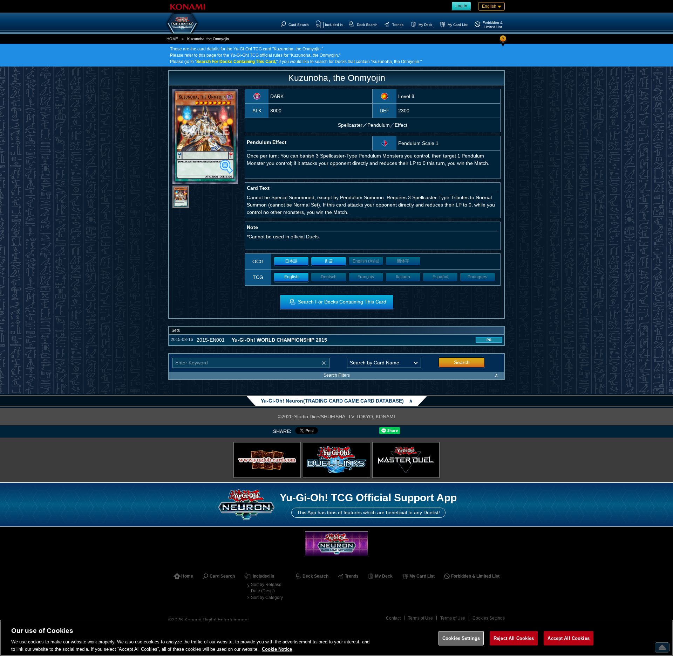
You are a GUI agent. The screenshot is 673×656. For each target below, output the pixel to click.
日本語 (291, 261)
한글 (329, 261)
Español (440, 276)
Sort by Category (267, 597)
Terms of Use (420, 618)
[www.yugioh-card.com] (267, 460)
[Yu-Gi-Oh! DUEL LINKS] (336, 460)
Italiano (403, 276)
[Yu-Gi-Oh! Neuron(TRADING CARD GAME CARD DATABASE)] (182, 23)
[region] (336, 638)
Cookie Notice (277, 648)
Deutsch (328, 276)
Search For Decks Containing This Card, (236, 61)
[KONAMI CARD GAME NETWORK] (336, 543)
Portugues (477, 276)
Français (366, 276)
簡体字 (403, 261)
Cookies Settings (489, 618)
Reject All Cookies (514, 638)
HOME (172, 39)
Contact (393, 618)
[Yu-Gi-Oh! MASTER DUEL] (406, 460)
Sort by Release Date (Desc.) (266, 587)
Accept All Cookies (568, 638)
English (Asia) (366, 261)
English (291, 276)
